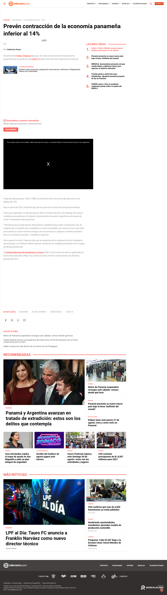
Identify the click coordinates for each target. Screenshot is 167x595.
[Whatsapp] (18, 320)
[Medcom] (123, 578)
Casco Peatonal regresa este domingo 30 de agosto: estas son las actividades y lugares (79, 457)
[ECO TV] (83, 578)
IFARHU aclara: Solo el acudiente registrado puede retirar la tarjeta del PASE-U (106, 86)
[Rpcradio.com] (93, 578)
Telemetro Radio (140, 3)
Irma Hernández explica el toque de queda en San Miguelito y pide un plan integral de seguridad (18, 457)
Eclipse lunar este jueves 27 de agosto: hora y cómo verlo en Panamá (103, 423)
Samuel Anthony (11, 548)
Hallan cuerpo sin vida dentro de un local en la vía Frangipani (30, 346)
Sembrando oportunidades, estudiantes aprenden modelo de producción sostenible (104, 525)
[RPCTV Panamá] (54, 578)
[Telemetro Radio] (113, 578)
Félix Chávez (91, 513)
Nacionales (16, 20)
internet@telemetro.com (14, 590)
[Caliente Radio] (103, 578)
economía (23, 312)
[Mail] (24, 320)
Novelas (125, 3)
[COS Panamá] (74, 578)
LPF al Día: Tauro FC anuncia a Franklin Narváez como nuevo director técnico (36, 538)
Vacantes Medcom (49, 583)
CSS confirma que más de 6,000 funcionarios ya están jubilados (104, 508)
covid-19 (35, 59)
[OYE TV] (64, 578)
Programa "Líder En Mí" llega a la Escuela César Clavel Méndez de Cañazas (104, 543)
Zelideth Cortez (92, 531)
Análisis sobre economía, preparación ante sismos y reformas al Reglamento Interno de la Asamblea (49, 70)
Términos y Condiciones (12, 583)
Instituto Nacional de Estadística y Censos (24, 252)
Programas (103, 3)
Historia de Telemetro (31, 583)
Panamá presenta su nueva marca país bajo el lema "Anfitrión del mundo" (107, 57)
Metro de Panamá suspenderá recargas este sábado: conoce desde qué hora (38, 335)
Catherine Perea (14, 49)
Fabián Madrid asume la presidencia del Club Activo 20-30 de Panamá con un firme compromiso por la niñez (40, 341)
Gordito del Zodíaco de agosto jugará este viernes (47, 456)
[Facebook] (6, 320)
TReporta (91, 3)
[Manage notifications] (161, 590)
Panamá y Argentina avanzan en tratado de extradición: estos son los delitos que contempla (43, 418)
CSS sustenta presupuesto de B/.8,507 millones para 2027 (110, 456)
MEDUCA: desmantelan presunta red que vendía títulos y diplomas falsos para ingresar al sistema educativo (108, 66)
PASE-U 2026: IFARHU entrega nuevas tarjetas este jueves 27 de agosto (107, 49)
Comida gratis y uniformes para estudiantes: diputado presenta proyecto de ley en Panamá (108, 76)
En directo (159, 3)
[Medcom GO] (44, 578)
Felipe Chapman (23, 56)
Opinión (115, 3)
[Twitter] (12, 320)
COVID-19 (69, 312)
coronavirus (56, 312)
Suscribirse (10, 129)
